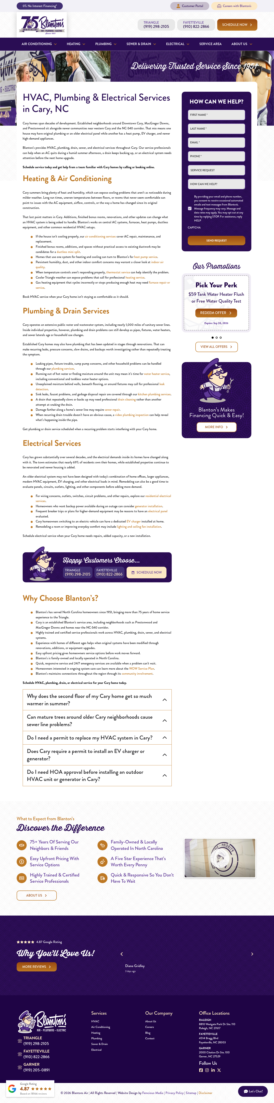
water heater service (156, 373)
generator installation (148, 506)
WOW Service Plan (141, 668)
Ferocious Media (152, 1093)
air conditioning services (100, 236)
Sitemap (191, 1093)
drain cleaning (127, 399)
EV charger (134, 521)
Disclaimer (205, 1093)
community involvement (137, 673)
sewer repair (112, 409)
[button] (97, 699)
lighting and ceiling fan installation (139, 526)
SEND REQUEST (216, 241)
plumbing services (63, 368)
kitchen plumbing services (154, 394)
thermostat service (118, 272)
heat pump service (145, 257)
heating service (135, 277)
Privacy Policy (174, 1093)
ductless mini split (68, 252)
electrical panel (157, 511)
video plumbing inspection (132, 415)
